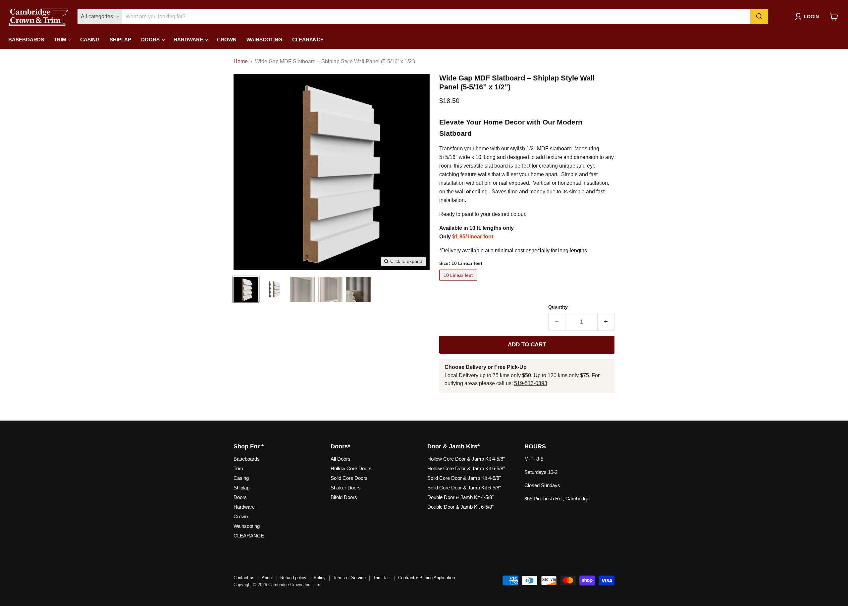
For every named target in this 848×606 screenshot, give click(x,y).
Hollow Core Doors (351, 468)
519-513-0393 (530, 383)
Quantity (558, 307)
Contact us (244, 577)
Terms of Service (349, 577)
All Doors (340, 459)
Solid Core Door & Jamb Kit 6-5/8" (464, 487)
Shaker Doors (346, 487)
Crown (227, 39)
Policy (320, 577)
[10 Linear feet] (459, 282)
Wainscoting (264, 39)
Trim (61, 39)
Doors (151, 39)
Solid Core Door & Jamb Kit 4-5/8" (464, 478)
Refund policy (293, 577)
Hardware (189, 39)
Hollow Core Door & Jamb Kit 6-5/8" (466, 468)
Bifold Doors (344, 497)
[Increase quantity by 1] (606, 322)
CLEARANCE (308, 39)
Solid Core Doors (349, 478)
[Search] (759, 16)
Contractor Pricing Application (426, 577)
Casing (90, 39)
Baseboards (26, 39)
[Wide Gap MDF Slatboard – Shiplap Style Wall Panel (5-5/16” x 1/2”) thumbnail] (246, 289)
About (267, 577)
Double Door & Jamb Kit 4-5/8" (460, 497)
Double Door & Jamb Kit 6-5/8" (460, 507)
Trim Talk (382, 577)
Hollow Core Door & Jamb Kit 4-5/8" (466, 459)
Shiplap (120, 39)
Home (241, 61)
